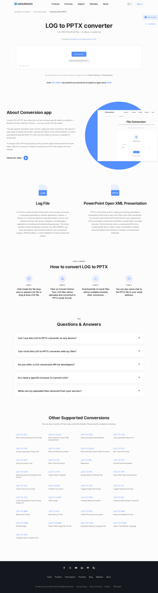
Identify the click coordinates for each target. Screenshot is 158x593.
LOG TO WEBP (55, 523)
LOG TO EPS (86, 472)
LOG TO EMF (119, 511)
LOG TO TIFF (87, 486)
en (129, 4)
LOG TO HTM (87, 523)
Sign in (139, 4)
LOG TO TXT (54, 460)
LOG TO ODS (87, 434)
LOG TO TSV (119, 434)
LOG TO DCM (22, 523)
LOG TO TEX (21, 486)
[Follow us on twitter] (70, 568)
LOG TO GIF (118, 497)
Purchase (69, 4)
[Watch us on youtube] (76, 568)
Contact (107, 587)
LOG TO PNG (87, 497)
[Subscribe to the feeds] (94, 568)
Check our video (14, 158)
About (105, 4)
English (118, 587)
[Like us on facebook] (64, 568)
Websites (94, 4)
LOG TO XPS (119, 472)
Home (49, 577)
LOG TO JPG (21, 497)
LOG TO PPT (119, 460)
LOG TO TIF (118, 486)
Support (81, 4)
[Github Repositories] (88, 568)
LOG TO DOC (54, 448)
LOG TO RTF (119, 448)
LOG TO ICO (53, 511)
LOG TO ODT (22, 460)
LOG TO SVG (21, 535)
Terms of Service (94, 75)
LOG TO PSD (86, 511)
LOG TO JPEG (54, 497)
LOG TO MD (86, 460)
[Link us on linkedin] (82, 568)
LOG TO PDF (54, 486)
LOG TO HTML (120, 523)
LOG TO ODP (22, 472)
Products (55, 4)
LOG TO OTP (54, 472)
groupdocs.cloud (90, 39)
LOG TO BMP (22, 511)
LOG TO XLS (21, 434)
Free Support (70, 577)
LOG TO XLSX (54, 434)
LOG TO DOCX (87, 448)
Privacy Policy (107, 75)
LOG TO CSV (21, 448)
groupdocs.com (75, 39)
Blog (91, 577)
